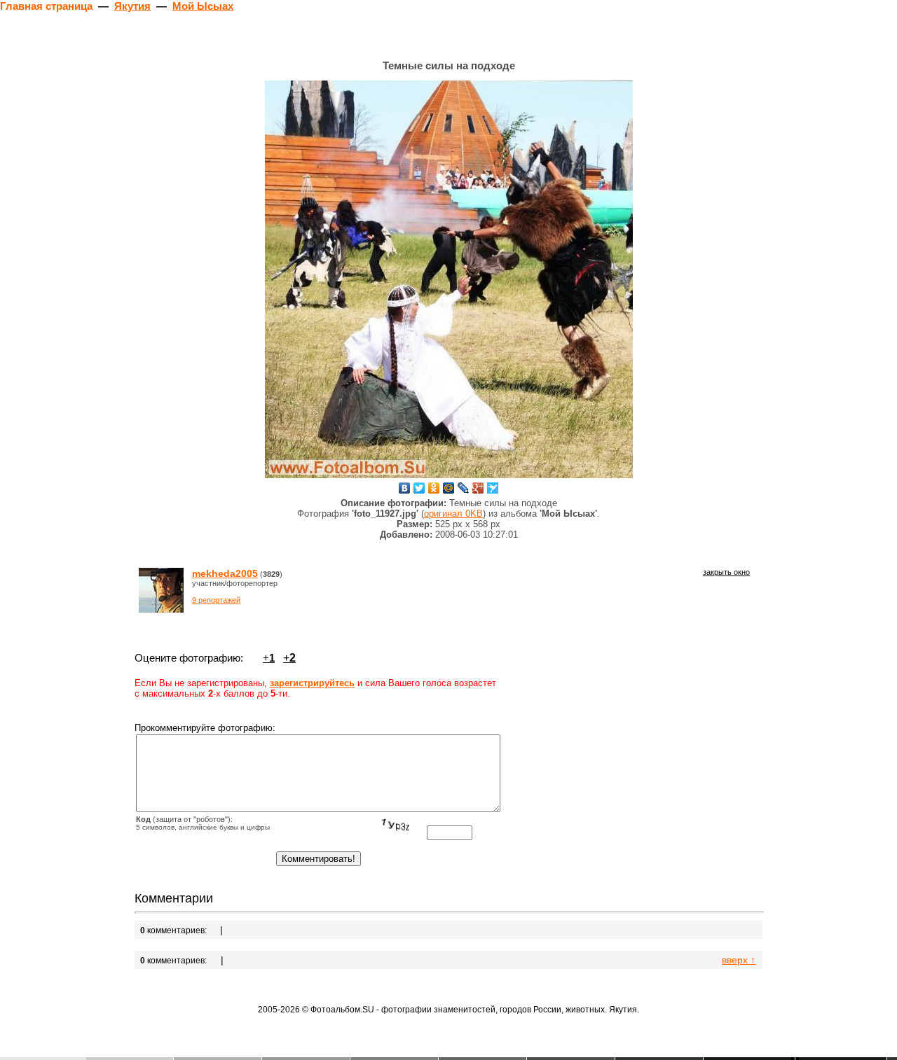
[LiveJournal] (463, 488)
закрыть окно (726, 572)
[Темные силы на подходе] (449, 279)
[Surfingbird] (493, 488)
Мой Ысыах (202, 6)
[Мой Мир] (448, 488)
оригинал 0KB (453, 513)
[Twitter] (419, 488)
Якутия (132, 6)
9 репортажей (216, 600)
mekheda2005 (225, 573)
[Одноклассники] (434, 488)
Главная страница (46, 6)
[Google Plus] (478, 488)
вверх (738, 959)
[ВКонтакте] (404, 488)
